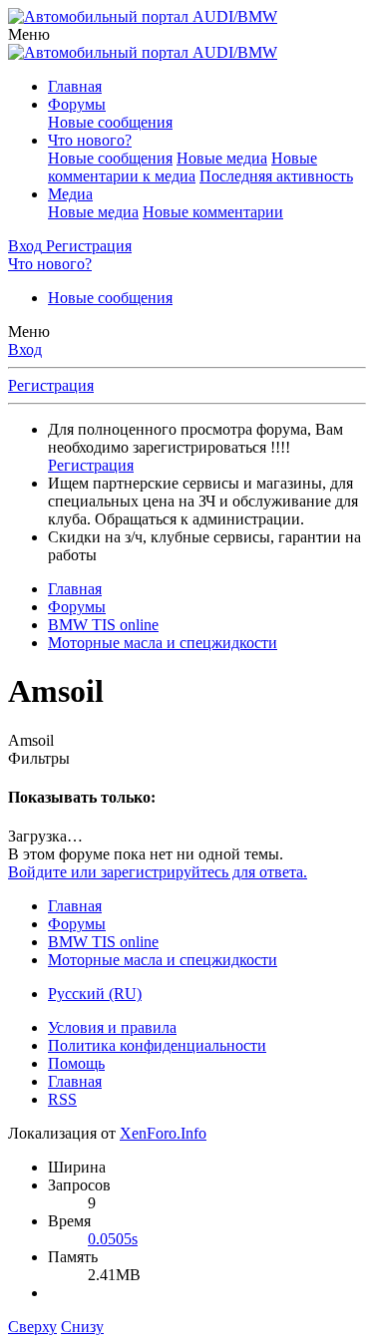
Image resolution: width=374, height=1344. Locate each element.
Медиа (70, 193)
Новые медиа (222, 158)
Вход (25, 349)
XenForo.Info (163, 1133)
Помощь (76, 1063)
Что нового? (90, 140)
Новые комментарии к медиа (182, 167)
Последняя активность (276, 176)
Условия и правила (112, 1027)
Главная (75, 86)
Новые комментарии (213, 211)
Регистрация (51, 385)
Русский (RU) (95, 993)
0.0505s (113, 1238)
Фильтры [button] (39, 758)
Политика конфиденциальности (157, 1045)
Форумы (77, 104)
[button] (29, 34)
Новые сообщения (110, 122)
